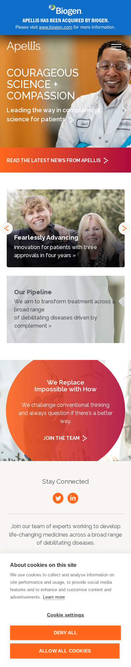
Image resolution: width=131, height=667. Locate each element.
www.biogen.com (55, 27)
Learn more (54, 597)
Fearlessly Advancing (55, 246)
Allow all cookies (65, 651)
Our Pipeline (64, 309)
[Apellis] (23, 46)
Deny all (66, 632)
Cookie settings (65, 614)
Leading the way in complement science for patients (53, 115)
